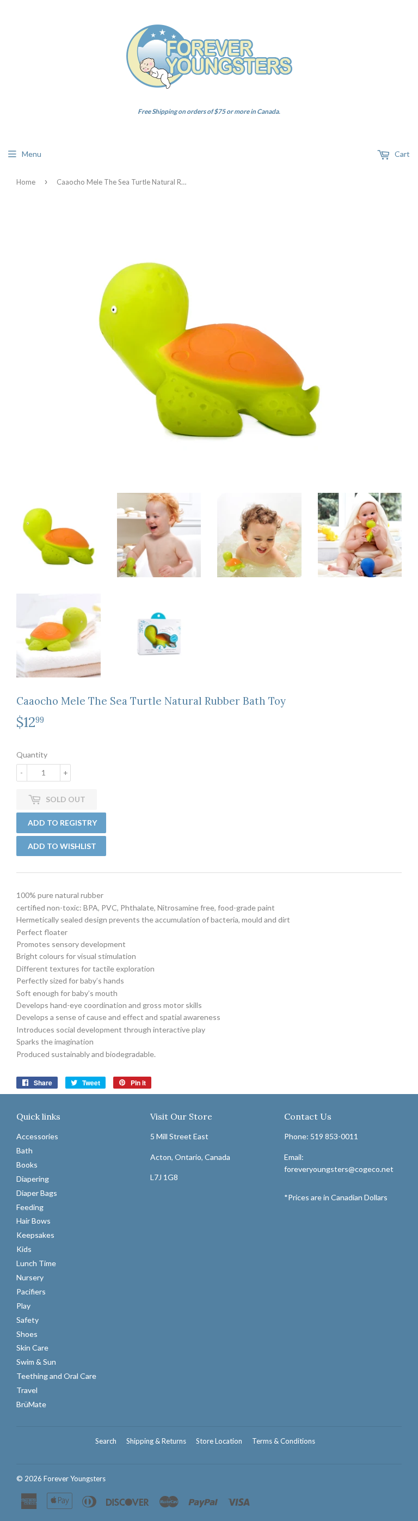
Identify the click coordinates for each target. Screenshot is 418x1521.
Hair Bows (33, 1220)
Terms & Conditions (283, 1441)
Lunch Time (36, 1263)
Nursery (30, 1277)
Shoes (27, 1334)
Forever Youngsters (75, 1478)
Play (23, 1305)
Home (25, 182)
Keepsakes (35, 1234)
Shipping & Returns (156, 1441)
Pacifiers (31, 1291)
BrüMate (31, 1404)
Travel (27, 1390)
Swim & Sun (36, 1361)
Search (105, 1441)
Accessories (37, 1136)
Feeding (30, 1207)
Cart (401, 153)
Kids (24, 1249)
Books (27, 1164)
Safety (27, 1319)
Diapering (32, 1178)
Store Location (219, 1441)
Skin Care (32, 1347)
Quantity (31, 754)
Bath (24, 1150)
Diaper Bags (36, 1193)
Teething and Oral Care (56, 1375)
